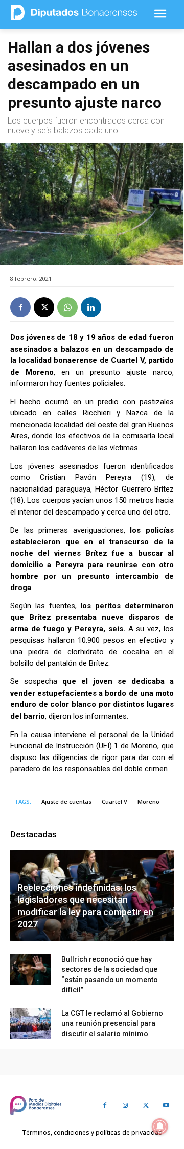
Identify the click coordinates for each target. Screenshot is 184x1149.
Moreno (148, 801)
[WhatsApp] (67, 307)
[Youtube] (166, 1105)
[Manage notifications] (160, 1126)
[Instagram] (125, 1105)
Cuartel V (114, 801)
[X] (44, 307)
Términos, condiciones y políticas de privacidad (92, 1132)
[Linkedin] (91, 307)
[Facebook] (20, 307)
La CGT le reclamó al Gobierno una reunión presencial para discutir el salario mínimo (112, 1023)
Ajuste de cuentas (66, 801)
